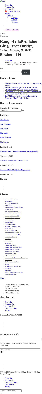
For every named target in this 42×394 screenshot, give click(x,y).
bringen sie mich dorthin (11, 203)
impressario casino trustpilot (12, 234)
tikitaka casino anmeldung (12, 262)
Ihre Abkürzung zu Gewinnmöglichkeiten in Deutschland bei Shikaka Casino (21, 97)
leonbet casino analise (10, 245)
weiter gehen (8, 268)
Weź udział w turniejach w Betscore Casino (21, 88)
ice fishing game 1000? (11, 230)
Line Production (11, 308)
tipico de (7, 264)
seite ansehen (8, 260)
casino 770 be (8, 205)
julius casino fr (9, 243)
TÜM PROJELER (12, 30)
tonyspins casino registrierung (13, 266)
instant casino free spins (11, 236)
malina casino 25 (9, 255)
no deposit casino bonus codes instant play (16, 257)
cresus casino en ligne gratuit (12, 218)
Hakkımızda (9, 7)
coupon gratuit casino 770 (12, 215)
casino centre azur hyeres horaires (14, 207)
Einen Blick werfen (10, 224)
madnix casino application (12, 251)
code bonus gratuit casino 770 (13, 211)
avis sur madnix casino (11, 199)
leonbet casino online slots (12, 249)
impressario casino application (13, 232)
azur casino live (9, 201)
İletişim (7, 13)
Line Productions (11, 382)
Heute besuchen (9, 228)
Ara (1, 68)
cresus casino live (9, 220)
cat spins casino (9, 209)
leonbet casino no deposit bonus (13, 247)
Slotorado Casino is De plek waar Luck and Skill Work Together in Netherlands (23, 93)
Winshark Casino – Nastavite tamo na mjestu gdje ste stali (19, 151)
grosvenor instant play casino (12, 226)
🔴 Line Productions (12, 11)
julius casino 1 (8, 241)
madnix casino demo (10, 253)
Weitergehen (8, 270)
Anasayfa (8, 5)
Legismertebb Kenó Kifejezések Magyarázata (21, 90)
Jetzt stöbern (8, 239)
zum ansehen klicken (10, 274)
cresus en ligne (9, 222)
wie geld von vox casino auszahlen (14, 272)
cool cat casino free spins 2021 (13, 213)
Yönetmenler (9, 9)
